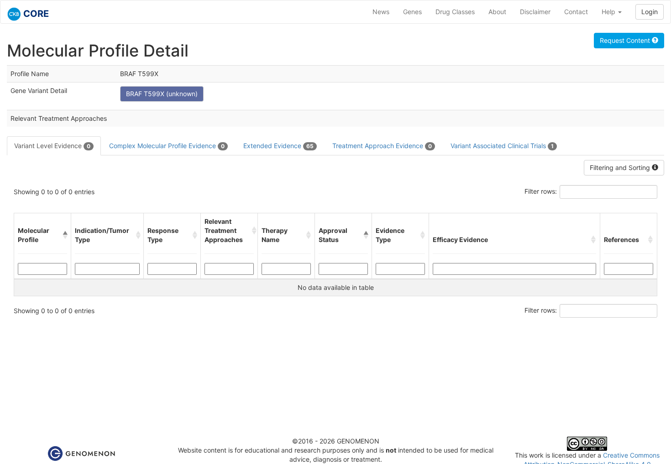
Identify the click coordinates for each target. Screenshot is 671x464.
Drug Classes (455, 11)
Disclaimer (535, 11)
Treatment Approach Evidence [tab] (382, 146)
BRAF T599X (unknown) (162, 94)
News (380, 11)
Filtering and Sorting (621, 167)
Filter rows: (540, 191)
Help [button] (609, 11)
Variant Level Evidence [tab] (52, 146)
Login (649, 11)
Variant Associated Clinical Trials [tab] (502, 146)
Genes (412, 11)
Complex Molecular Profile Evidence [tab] (167, 146)
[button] (65, 235)
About (497, 11)
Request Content (626, 40)
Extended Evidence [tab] (278, 146)
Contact (576, 11)
